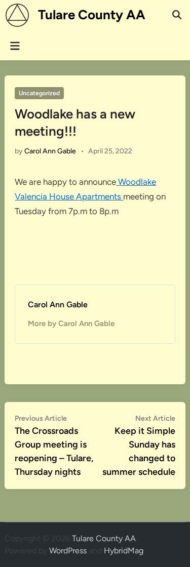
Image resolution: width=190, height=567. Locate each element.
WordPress (68, 550)
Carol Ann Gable (50, 151)
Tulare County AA (91, 15)
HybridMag (123, 550)
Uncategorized (39, 93)
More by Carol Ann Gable (71, 323)
